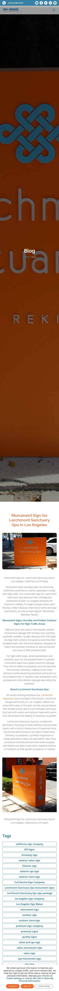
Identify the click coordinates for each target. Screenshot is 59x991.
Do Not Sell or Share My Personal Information (36, 979)
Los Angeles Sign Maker (29, 904)
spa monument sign (29, 958)
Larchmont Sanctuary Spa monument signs (30, 887)
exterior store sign (29, 876)
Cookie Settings (14, 978)
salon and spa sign (29, 942)
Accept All (13, 986)
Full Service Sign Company (30, 882)
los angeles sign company (29, 898)
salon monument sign (29, 947)
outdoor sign (29, 915)
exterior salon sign (29, 860)
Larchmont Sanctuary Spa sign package (29, 893)
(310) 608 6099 (15, 2)
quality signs (29, 936)
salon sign (29, 953)
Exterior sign (29, 865)
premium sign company (29, 926)
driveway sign (30, 855)
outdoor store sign (29, 920)
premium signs (29, 931)
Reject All (27, 986)
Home (26, 256)
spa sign (29, 964)
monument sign (29, 909)
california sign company (29, 844)
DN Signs (29, 849)
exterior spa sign (29, 871)
